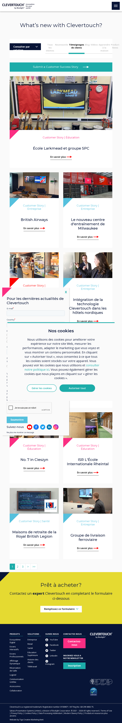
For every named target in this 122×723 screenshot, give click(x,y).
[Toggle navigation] (116, 6)
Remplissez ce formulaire (59, 609)
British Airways (34, 220)
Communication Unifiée (16, 680)
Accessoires (15, 686)
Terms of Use (106, 710)
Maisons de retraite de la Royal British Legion (34, 534)
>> (33, 566)
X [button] (66, 292)
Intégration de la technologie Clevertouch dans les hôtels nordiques (88, 306)
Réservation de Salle (15, 669)
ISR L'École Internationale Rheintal (88, 461)
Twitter (52, 650)
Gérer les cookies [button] (42, 388)
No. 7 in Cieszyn (34, 459)
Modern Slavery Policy (73, 713)
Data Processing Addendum (50, 713)
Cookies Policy (30, 713)
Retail (30, 644)
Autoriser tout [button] (77, 388)
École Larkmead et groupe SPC (61, 148)
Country (10, 320)
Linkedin (53, 655)
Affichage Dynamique (15, 662)
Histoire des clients (33, 661)
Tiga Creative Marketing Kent (31, 719)
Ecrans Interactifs (14, 648)
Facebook (54, 645)
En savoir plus (58, 156)
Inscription (74, 665)
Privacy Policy (16, 713)
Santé (30, 648)
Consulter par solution (21, 47)
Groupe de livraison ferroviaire (88, 537)
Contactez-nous (74, 643)
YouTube (53, 639)
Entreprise (32, 639)
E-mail (10, 308)
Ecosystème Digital (15, 641)
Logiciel (13, 674)
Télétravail (32, 666)
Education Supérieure (33, 654)
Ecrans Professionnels (16, 655)
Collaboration (16, 690)
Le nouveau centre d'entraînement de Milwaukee (88, 224)
